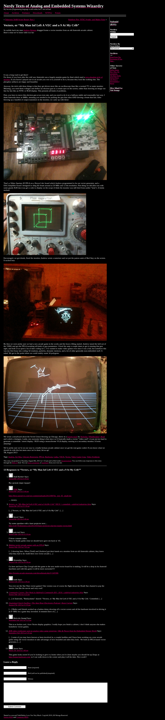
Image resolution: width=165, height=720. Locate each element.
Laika (56, 457)
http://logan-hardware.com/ (20, 657)
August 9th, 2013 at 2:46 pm (19, 519)
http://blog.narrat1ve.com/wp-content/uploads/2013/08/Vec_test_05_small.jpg (40, 496)
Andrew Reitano (29, 30)
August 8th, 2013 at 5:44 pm (19, 491)
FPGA (41, 457)
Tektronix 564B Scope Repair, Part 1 (20, 19)
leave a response (33, 463)
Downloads (37, 13)
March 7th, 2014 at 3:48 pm (18, 650)
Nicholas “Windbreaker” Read (92, 437)
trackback (45, 463)
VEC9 (61, 457)
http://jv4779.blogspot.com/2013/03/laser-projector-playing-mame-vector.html (40, 526)
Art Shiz (18, 457)
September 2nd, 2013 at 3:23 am (20, 620)
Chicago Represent (30, 457)
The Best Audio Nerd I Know (115, 77)
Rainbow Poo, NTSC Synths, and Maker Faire (86, 19)
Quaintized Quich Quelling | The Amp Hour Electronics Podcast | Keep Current (41, 603)
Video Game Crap (78, 457)
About (6, 13)
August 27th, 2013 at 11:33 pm (20, 605)
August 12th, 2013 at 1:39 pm (19, 582)
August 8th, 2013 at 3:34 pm (19, 479)
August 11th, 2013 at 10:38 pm (20, 562)
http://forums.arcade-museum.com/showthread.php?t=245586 (33, 573)
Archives (15, 13)
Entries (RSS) (8, 717)
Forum (57, 13)
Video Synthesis (93, 457)
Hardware (49, 457)
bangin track (72, 437)
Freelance (26, 13)
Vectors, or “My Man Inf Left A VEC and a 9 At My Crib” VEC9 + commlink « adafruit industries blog (50, 504)
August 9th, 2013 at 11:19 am (19, 506)
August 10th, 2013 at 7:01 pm (19, 547)
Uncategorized (66, 461)
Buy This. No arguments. (114, 73)
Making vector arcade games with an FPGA (26, 545)
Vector (67, 457)
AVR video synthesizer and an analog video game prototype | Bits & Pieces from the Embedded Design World (53, 631)
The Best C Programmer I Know (114, 81)
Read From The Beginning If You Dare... (116, 59)
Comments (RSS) (22, 717)
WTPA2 (48, 13)
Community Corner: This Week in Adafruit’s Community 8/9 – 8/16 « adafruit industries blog (46, 592)
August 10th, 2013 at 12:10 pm (20, 534)
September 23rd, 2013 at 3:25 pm (20, 633)
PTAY (15, 489)
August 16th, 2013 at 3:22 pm (19, 594)
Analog (11, 457)
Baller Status (114, 70)
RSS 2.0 (15, 463)
